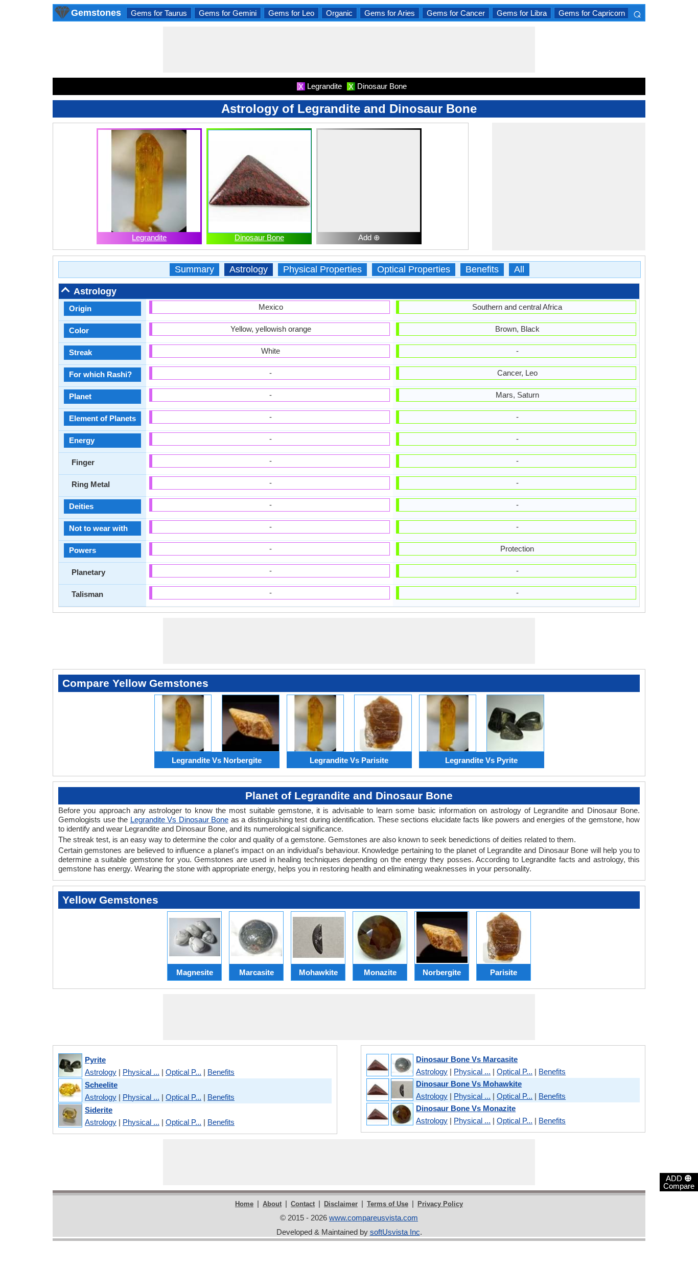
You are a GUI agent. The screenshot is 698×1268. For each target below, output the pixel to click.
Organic (339, 13)
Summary (194, 269)
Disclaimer (341, 1204)
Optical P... (183, 1072)
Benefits (482, 269)
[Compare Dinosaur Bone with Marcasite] (389, 1065)
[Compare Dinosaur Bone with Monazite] (389, 1114)
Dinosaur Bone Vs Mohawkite (469, 1083)
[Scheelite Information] (69, 1090)
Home (244, 1204)
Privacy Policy (440, 1204)
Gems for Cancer (456, 13)
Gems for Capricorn (592, 13)
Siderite (98, 1109)
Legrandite (149, 237)
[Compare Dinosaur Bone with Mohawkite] (389, 1090)
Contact (303, 1204)
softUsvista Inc (395, 1232)
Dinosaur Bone (259, 237)
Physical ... (141, 1072)
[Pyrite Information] (69, 1065)
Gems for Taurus (159, 13)
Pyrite (95, 1059)
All (519, 269)
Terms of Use (387, 1204)
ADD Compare (678, 1181)
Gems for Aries (389, 13)
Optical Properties (413, 269)
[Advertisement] (349, 50)
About (272, 1204)
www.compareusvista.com (373, 1217)
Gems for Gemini (228, 13)
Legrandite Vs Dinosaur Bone (179, 819)
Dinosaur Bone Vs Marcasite (467, 1059)
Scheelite (101, 1084)
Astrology (248, 269)
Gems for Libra (522, 13)
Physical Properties (322, 269)
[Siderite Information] (69, 1115)
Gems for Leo (291, 13)
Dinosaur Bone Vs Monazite (466, 1108)
